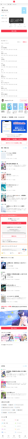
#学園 (9, 306)
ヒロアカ (17, 407)
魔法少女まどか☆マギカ (7, 407)
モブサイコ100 (12, 412)
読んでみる (14, 328)
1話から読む (14, 31)
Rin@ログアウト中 (5, 12)
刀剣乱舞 (4, 412)
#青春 (2, 306)
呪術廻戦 (4, 404)
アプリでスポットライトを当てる (14, 223)
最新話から (25, 42)
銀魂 (13, 410)
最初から (19, 41)
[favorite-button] (10, 24)
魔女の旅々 (19, 410)
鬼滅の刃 (10, 404)
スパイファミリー (6, 410)
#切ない (6, 306)
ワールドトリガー (19, 404)
